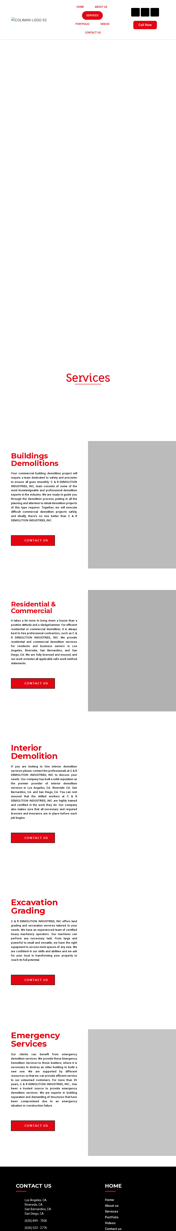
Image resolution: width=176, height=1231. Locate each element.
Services (92, 15)
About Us (101, 6)
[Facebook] (135, 12)
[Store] (154, 12)
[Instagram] (145, 12)
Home (80, 6)
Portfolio (83, 24)
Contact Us (93, 32)
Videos (104, 24)
